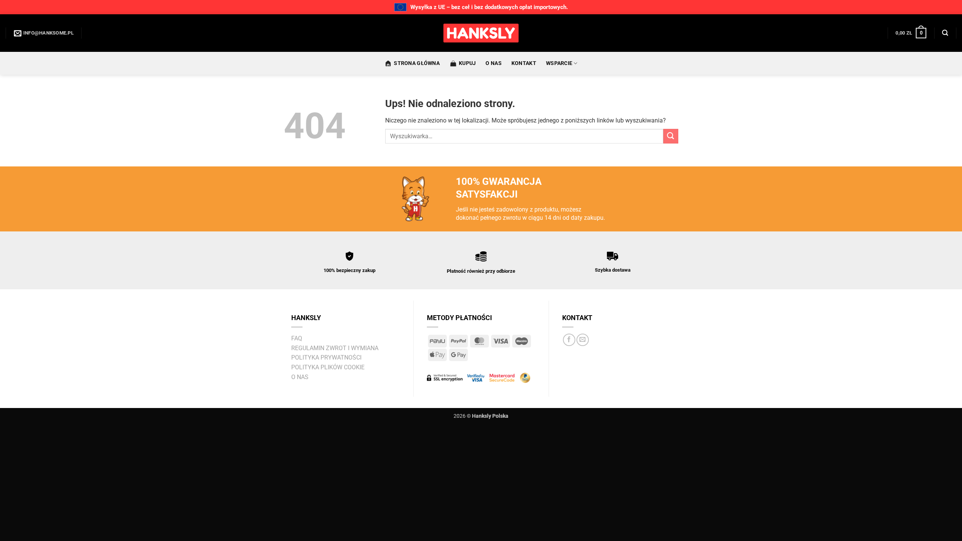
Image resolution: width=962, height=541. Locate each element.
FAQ (296, 338)
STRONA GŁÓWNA (417, 63)
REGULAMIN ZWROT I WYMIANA (334, 348)
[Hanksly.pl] (481, 33)
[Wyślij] (670, 136)
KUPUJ (467, 63)
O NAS (493, 63)
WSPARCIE (559, 63)
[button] (910, 33)
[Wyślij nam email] (582, 340)
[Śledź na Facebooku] (569, 340)
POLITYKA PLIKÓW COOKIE (328, 367)
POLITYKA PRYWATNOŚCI (326, 357)
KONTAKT (523, 63)
